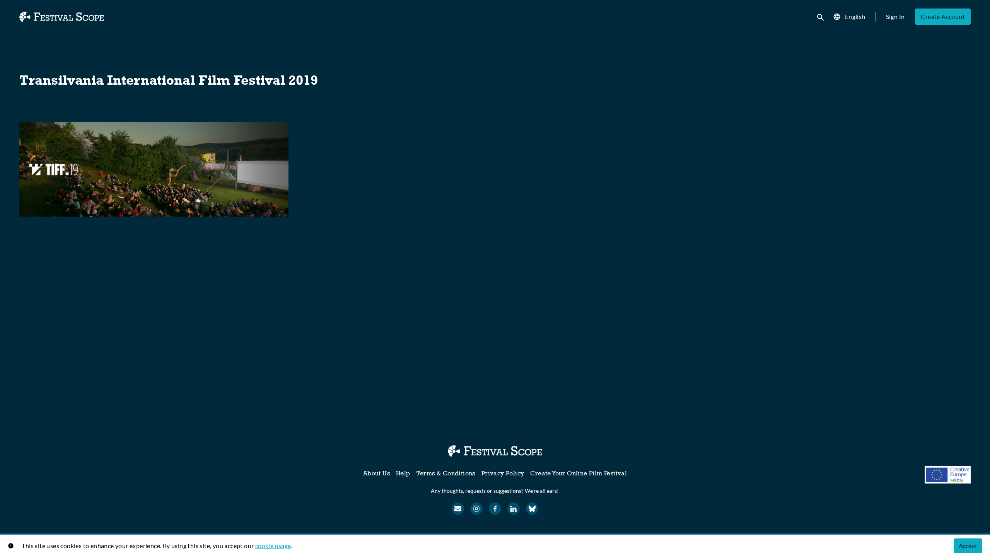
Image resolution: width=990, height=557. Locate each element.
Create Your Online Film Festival (578, 473)
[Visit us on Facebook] (495, 508)
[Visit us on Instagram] (476, 508)
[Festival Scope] (495, 451)
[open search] (821, 16)
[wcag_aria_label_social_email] (458, 508)
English (855, 16)
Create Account (943, 16)
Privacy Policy (502, 473)
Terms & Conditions (445, 473)
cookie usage (273, 545)
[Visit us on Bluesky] (532, 508)
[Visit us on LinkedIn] (513, 508)
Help (403, 473)
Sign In (895, 16)
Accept (968, 545)
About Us (376, 473)
